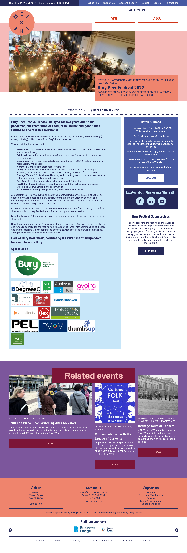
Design (132, 512)
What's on (75, 110)
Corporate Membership (151, 495)
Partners (39, 540)
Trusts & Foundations (151, 501)
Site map (147, 540)
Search (157, 3)
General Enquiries (93, 501)
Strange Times (25, 175)
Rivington (22, 169)
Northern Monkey (26, 166)
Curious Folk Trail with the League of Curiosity (113, 436)
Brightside (22, 155)
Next (176, 530)
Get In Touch (151, 250)
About (158, 18)
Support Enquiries (151, 504)
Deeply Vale (23, 161)
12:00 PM (143, 421)
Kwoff (20, 184)
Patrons (151, 498)
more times (168, 421)
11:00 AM (126, 426)
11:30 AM (40, 418)
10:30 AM (169, 418)
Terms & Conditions (101, 540)
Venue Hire (93, 3)
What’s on (137, 10)
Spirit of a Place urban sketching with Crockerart (42, 423)
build (139, 512)
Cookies (127, 540)
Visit (115, 18)
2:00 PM (99, 429)
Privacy (76, 540)
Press (58, 540)
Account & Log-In (128, 3)
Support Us (109, 3)
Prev (10, 530)
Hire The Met (93, 498)
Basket (145, 3)
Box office (22, 3)
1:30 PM (153, 421)
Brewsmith (22, 149)
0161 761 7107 (97, 495)
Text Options (171, 3)
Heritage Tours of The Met (156, 426)
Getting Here (35, 503)
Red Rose (22, 181)
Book (50, 443)
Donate (151, 492)
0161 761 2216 (99, 492)
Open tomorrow (54, 3)
